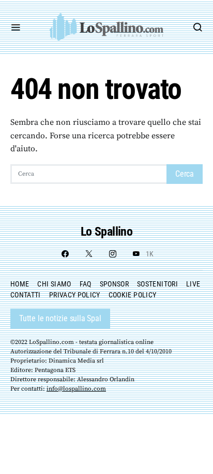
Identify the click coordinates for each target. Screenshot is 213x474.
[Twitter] (89, 254)
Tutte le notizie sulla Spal (60, 318)
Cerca (184, 174)
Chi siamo (54, 284)
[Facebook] (65, 254)
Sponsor (114, 284)
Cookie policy (133, 295)
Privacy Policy (74, 295)
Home (19, 284)
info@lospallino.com (76, 389)
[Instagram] (112, 254)
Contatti (25, 295)
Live (193, 284)
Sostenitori (157, 284)
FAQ (86, 284)
